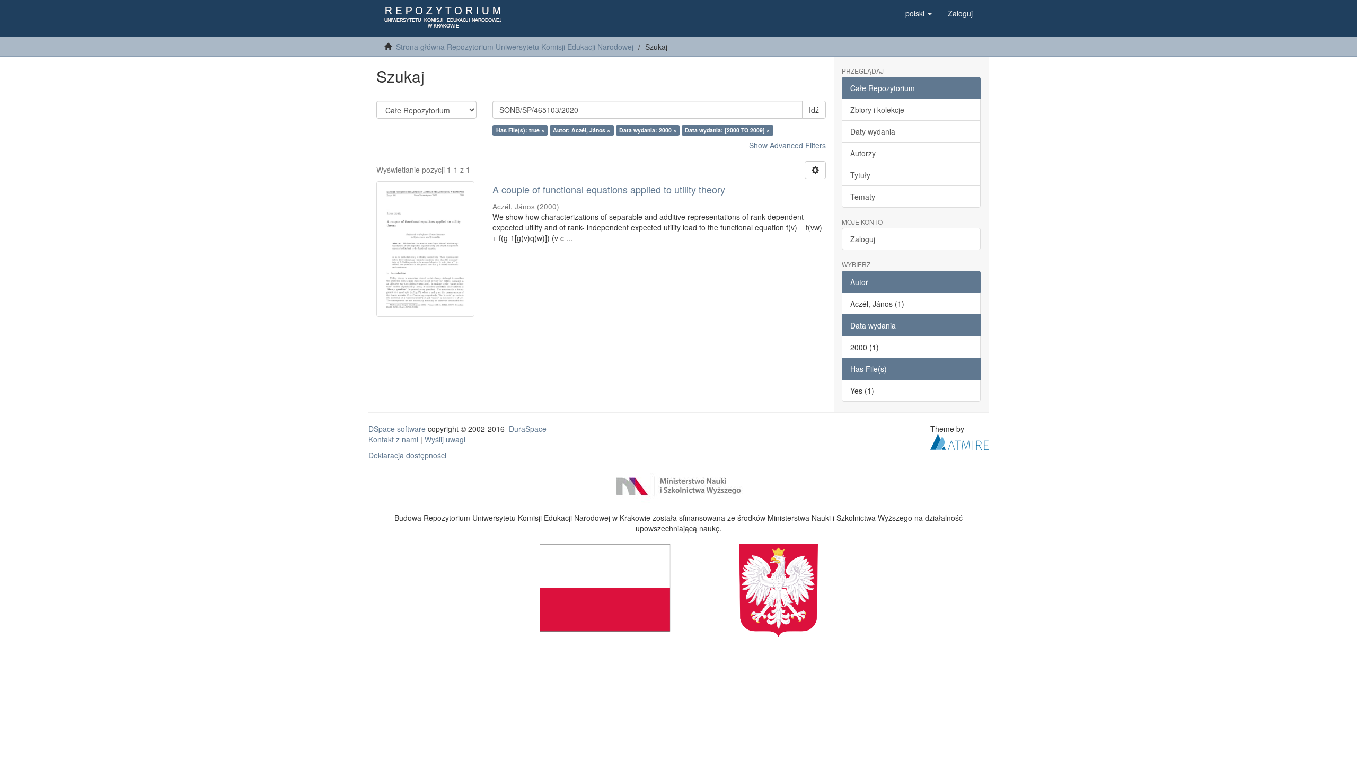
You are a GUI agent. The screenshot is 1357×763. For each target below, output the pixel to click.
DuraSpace (528, 428)
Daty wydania (872, 131)
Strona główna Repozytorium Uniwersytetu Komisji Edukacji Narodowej (514, 46)
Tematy (862, 196)
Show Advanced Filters (787, 145)
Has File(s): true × (520, 130)
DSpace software (397, 428)
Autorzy (863, 153)
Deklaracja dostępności (407, 455)
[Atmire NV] (959, 440)
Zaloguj (862, 239)
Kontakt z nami (393, 439)
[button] (918, 13)
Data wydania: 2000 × (647, 130)
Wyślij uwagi (445, 439)
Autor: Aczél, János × (581, 130)
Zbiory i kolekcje (877, 109)
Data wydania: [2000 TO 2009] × (727, 130)
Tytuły (860, 175)
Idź (814, 109)
